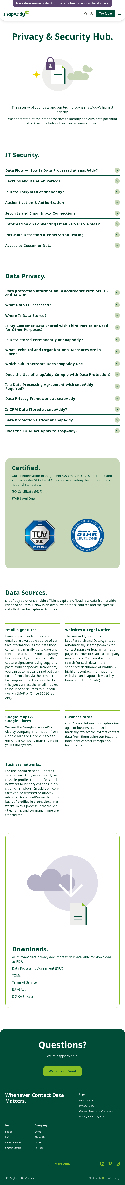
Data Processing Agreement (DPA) (37, 968)
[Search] (85, 13)
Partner (39, 1147)
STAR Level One (23, 499)
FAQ (7, 1137)
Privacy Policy (86, 1105)
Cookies (29, 1178)
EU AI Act (19, 989)
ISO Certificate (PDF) (27, 492)
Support (9, 1131)
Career (38, 1142)
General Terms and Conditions (96, 1111)
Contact (39, 1131)
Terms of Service (24, 982)
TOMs (16, 975)
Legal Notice (86, 1100)
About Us (40, 1137)
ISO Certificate (23, 996)
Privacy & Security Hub (91, 1116)
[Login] (91, 13)
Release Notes (13, 1142)
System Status (13, 1147)
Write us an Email (62, 1071)
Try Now (105, 13)
